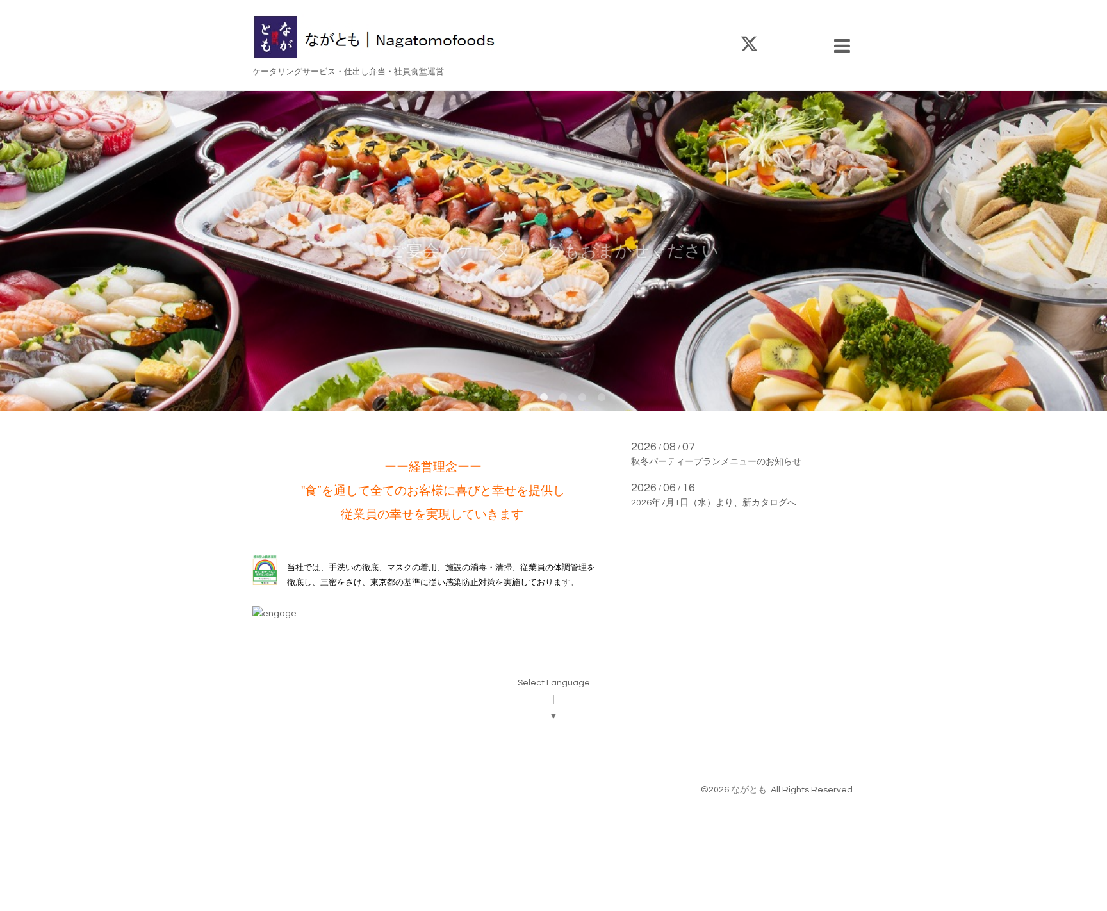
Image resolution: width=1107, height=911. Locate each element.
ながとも (749, 789)
